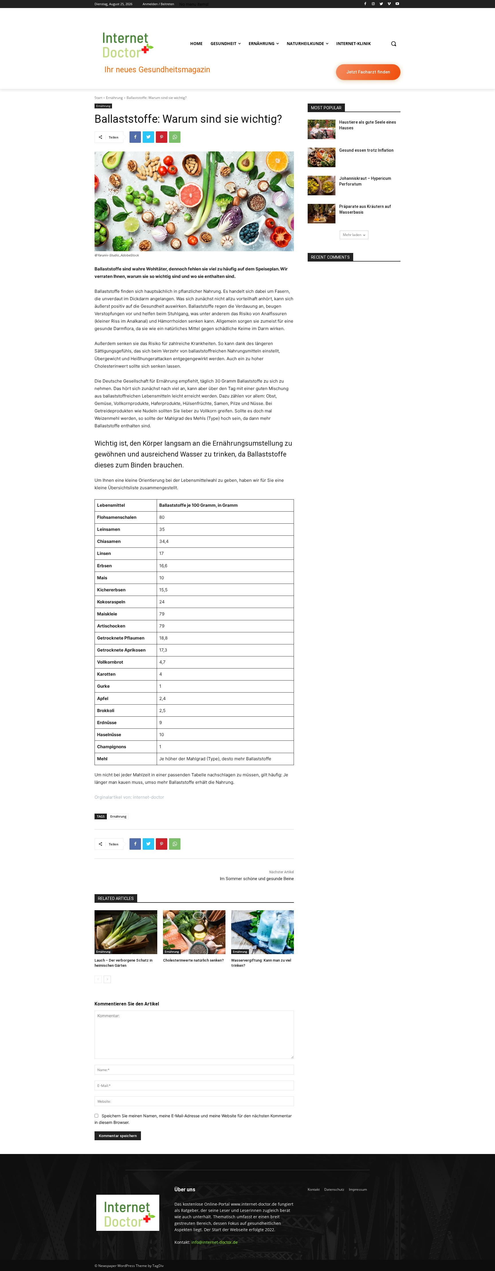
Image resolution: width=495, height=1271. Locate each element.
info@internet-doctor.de (214, 1242)
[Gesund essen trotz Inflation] (321, 157)
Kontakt (314, 1189)
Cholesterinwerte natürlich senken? (193, 960)
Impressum (358, 1189)
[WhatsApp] (174, 137)
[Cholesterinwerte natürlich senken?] (194, 932)
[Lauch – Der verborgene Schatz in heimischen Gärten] (126, 932)
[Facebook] (365, 4)
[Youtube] (397, 4)
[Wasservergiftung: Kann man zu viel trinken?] (262, 932)
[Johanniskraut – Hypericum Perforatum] (321, 185)
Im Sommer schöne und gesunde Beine (257, 878)
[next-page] (107, 979)
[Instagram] (373, 4)
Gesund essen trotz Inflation (366, 150)
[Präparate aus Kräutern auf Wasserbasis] (321, 213)
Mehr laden (352, 234)
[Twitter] (381, 4)
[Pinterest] (161, 137)
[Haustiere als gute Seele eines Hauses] (321, 129)
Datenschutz (334, 1189)
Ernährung (114, 97)
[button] (393, 43)
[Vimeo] (389, 4)
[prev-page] (98, 979)
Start (98, 97)
